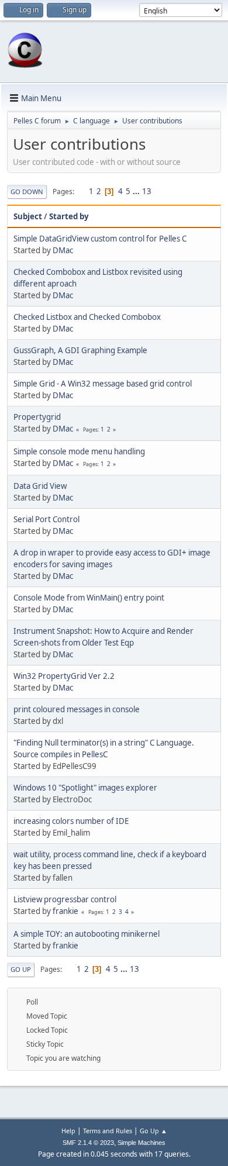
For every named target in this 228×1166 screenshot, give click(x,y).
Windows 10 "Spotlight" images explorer (85, 787)
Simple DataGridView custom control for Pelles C (99, 238)
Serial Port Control (46, 519)
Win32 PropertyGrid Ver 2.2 (64, 676)
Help (68, 1130)
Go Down (27, 191)
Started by (69, 216)
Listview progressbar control (64, 899)
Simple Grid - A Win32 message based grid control (102, 383)
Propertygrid (37, 417)
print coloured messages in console (76, 709)
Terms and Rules (107, 1130)
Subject (27, 216)
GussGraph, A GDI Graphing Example (80, 350)
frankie (65, 911)
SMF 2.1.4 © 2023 (88, 1142)
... (137, 191)
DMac (63, 250)
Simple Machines (141, 1142)
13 (146, 191)
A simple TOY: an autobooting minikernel (86, 934)
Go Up (21, 969)
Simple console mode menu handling (79, 451)
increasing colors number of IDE (71, 821)
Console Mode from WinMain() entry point (88, 597)
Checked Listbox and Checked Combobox (87, 317)
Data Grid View (40, 486)
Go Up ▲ (153, 1130)
